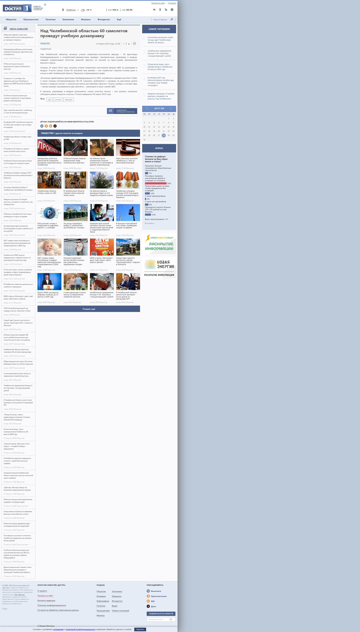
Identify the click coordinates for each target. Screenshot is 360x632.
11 (149, 127)
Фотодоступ (104, 19)
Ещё (119, 19)
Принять (140, 629)
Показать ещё (89, 309)
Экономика (68, 19)
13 (159, 127)
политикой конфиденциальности (80, 629)
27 (159, 135)
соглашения (58, 629)
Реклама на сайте (158, 3)
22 (169, 131)
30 (173, 135)
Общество (11, 19)
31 (144, 140)
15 (169, 127)
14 (164, 127)
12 (154, 127)
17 (144, 131)
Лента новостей (19, 29)
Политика (50, 19)
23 (173, 131)
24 (144, 135)
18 (149, 131)
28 (164, 135)
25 (149, 135)
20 (159, 131)
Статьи (4, 609)
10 (144, 127)
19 (154, 131)
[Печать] (134, 44)
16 (173, 127)
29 (169, 135)
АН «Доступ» (20, 595)
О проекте (172, 3)
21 (164, 131)
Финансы (86, 19)
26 (154, 135)
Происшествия (30, 19)
